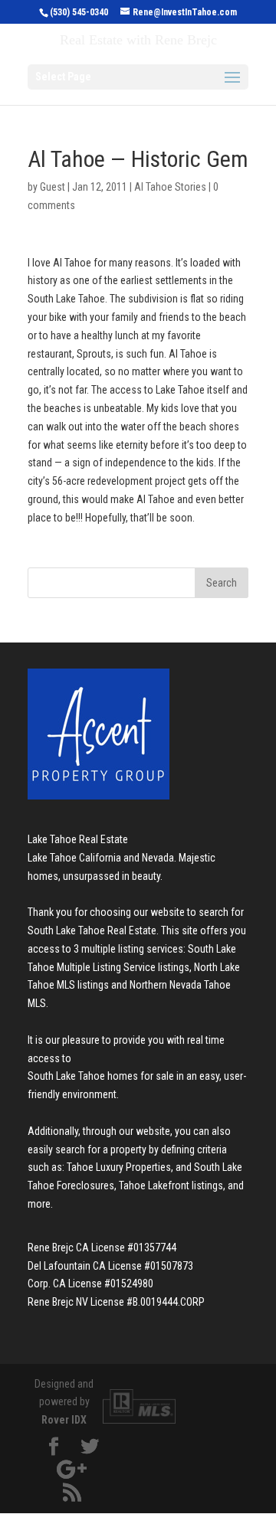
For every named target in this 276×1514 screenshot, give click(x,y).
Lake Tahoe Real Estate (78, 839)
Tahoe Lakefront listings (171, 1185)
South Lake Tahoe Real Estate (92, 930)
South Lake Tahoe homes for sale (101, 1076)
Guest (52, 187)
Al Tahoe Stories (170, 187)
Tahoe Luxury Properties (119, 1167)
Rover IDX (64, 1420)
